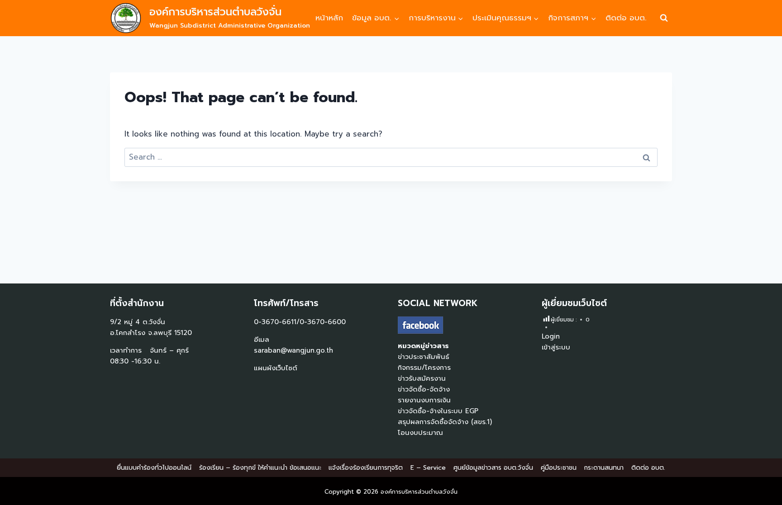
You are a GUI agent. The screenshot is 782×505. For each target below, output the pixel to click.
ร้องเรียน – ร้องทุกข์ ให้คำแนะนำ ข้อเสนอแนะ (260, 467)
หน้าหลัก (329, 18)
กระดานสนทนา (604, 467)
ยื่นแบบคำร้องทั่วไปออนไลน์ (154, 467)
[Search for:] (391, 157)
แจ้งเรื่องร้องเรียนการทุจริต (366, 467)
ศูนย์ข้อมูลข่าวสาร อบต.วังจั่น (493, 467)
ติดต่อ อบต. (626, 18)
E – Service (428, 467)
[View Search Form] (664, 18)
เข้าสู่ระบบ (556, 347)
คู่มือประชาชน (559, 467)
